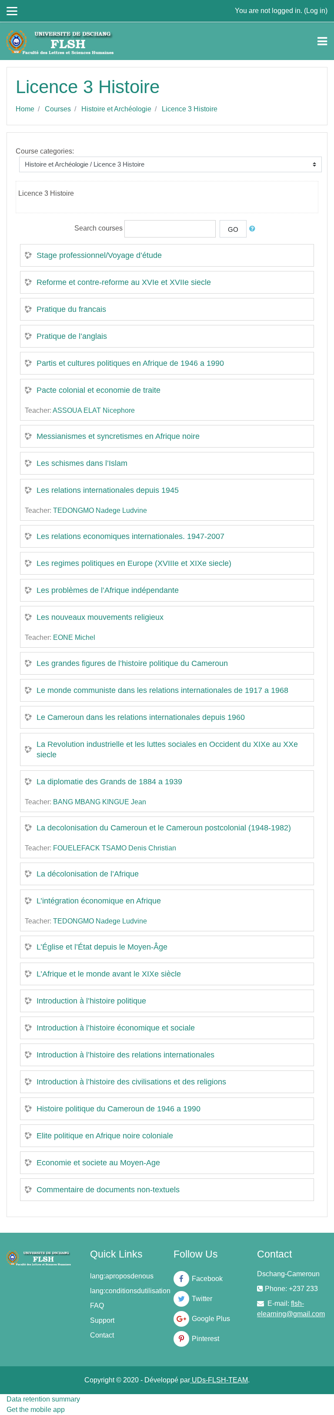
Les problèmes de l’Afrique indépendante (108, 590)
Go (233, 229)
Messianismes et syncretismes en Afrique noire (118, 436)
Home (25, 109)
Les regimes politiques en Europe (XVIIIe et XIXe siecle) (134, 563)
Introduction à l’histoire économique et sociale (116, 1028)
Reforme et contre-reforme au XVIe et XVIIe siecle (124, 282)
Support (102, 1320)
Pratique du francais (71, 309)
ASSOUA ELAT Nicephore (94, 410)
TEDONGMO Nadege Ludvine (100, 510)
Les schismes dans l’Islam (82, 463)
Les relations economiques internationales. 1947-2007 (130, 536)
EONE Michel (74, 637)
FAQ (97, 1305)
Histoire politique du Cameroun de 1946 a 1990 (118, 1108)
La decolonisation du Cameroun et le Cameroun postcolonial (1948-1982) (164, 827)
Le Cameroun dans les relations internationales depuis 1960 (141, 717)
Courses (58, 109)
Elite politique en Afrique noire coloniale (105, 1135)
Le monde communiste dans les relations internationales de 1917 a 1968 (162, 690)
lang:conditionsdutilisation (130, 1291)
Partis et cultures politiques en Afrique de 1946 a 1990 (130, 363)
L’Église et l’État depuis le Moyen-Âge (102, 947)
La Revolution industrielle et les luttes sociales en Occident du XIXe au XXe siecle (167, 749)
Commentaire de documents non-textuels (108, 1189)
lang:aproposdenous (122, 1276)
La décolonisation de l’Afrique (88, 874)
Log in (315, 10)
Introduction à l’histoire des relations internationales (125, 1054)
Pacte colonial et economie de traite (98, 390)
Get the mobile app (36, 1409)
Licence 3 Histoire (189, 109)
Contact (102, 1335)
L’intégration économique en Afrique (99, 901)
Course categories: (45, 151)
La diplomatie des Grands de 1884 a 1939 (109, 781)
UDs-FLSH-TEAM (219, 1380)
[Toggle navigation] (322, 41)
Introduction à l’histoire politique (91, 1001)
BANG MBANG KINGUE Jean (99, 802)
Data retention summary (43, 1399)
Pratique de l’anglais (72, 336)
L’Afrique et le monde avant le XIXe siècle (109, 974)
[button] (254, 229)
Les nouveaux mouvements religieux (100, 617)
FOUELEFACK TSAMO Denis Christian (114, 848)
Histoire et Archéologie (116, 109)
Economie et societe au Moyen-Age (98, 1162)
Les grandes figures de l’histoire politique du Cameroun (132, 663)
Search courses (98, 228)
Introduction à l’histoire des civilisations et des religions (131, 1081)
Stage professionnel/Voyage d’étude (99, 255)
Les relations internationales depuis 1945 (108, 490)
